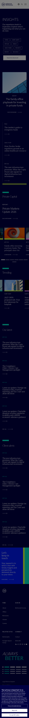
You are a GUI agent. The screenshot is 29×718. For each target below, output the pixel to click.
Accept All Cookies (14, 715)
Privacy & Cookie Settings (14, 705)
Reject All (14, 710)
